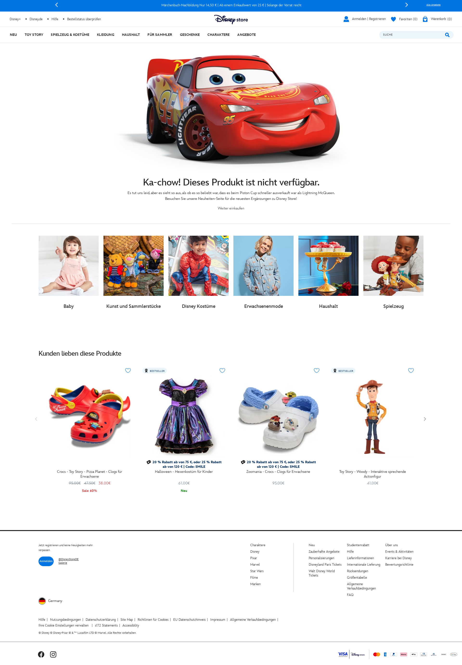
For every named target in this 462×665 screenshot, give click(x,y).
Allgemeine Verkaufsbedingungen (361, 586)
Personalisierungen (321, 558)
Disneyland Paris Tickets (325, 565)
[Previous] (56, 4)
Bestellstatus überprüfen (84, 19)
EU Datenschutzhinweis (189, 620)
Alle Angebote (433, 4)
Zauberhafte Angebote (324, 552)
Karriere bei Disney (398, 558)
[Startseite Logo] (231, 19)
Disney (254, 552)
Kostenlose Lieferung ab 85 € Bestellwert (231, 5)
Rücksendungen (357, 571)
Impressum (217, 620)
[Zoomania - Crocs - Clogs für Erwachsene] (278, 416)
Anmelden (46, 561)
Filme (254, 578)
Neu (312, 545)
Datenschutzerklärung (101, 620)
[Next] (406, 4)
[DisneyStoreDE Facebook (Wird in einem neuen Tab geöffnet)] (41, 654)
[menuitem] (13, 35)
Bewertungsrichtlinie (399, 565)
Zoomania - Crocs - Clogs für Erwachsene (278, 471)
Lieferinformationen (360, 558)
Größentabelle (357, 578)
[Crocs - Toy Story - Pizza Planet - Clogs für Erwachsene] (89, 416)
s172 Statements (106, 625)
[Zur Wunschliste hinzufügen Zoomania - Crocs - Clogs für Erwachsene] (317, 371)
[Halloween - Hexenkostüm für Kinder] (183, 416)
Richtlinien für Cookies (153, 620)
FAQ (350, 595)
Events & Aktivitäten (399, 552)
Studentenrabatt (358, 545)
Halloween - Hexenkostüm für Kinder (184, 471)
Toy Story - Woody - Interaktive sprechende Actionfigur (372, 474)
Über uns (391, 545)
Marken (255, 584)
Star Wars (256, 571)
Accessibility (130, 625)
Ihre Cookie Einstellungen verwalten (63, 625)
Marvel (255, 565)
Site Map (127, 620)
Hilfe (350, 552)
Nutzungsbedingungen (65, 620)
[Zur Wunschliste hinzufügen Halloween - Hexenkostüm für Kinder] (222, 371)
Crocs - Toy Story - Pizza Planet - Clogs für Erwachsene (89, 474)
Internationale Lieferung (363, 565)
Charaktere (257, 545)
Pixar (253, 558)
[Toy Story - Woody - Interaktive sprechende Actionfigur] (372, 416)
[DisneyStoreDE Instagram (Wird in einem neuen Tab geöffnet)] (53, 654)
